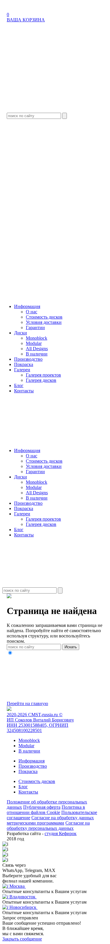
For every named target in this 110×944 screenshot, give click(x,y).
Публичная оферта (41, 807)
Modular (34, 343)
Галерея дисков (41, 380)
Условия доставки (44, 322)
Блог (18, 385)
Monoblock (36, 338)
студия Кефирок (61, 833)
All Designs (37, 348)
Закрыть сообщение (22, 938)
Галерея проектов (43, 374)
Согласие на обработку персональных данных (48, 825)
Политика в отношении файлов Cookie (46, 810)
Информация (27, 306)
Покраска (23, 364)
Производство (28, 359)
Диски (20, 332)
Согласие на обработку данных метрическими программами (50, 820)
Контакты (24, 390)
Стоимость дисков (44, 316)
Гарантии (35, 327)
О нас (31, 311)
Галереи (22, 369)
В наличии (37, 353)
